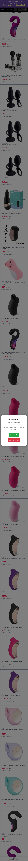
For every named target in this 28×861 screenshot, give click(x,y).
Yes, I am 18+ (14, 435)
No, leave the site (14, 440)
